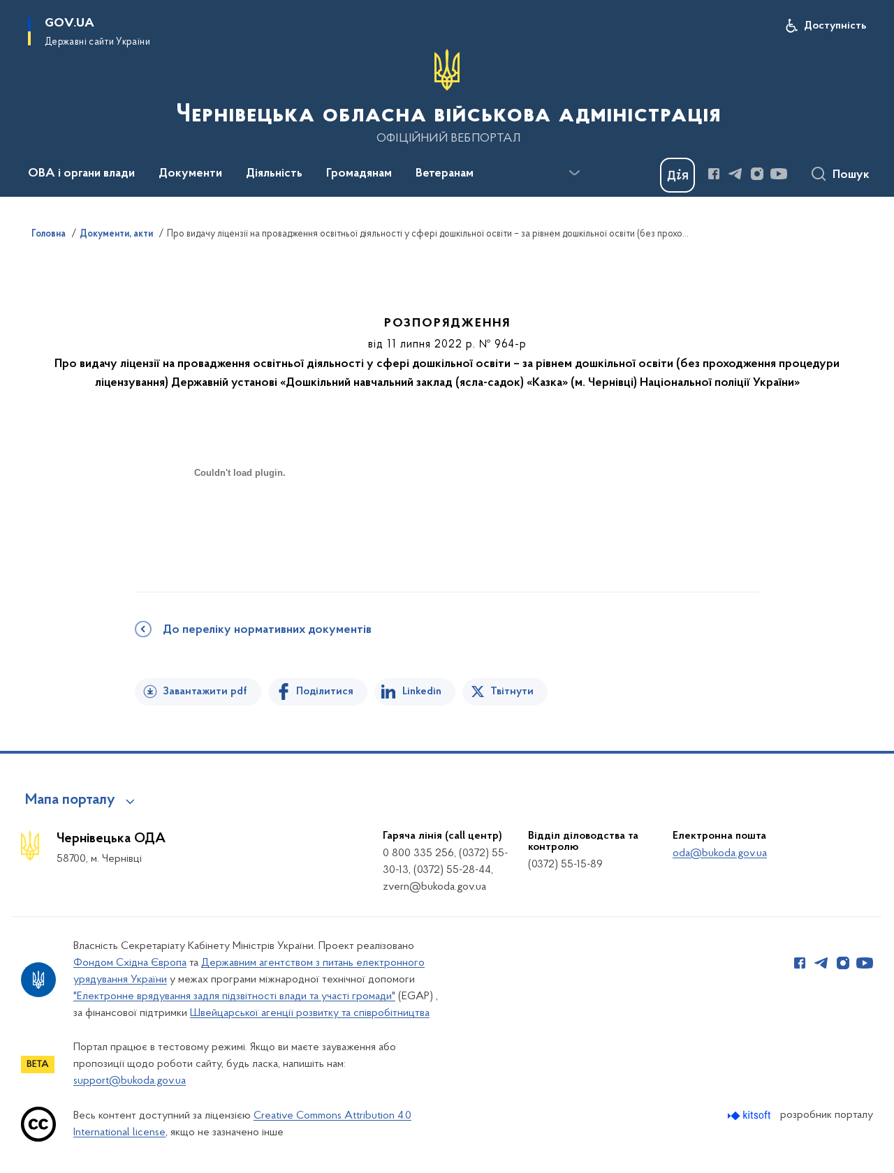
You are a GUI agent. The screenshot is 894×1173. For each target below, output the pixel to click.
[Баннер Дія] (677, 175)
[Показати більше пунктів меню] (574, 173)
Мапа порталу (70, 800)
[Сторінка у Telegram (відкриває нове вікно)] (735, 173)
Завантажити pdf (205, 691)
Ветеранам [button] (445, 173)
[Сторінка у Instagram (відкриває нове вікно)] (757, 173)
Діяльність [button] (274, 173)
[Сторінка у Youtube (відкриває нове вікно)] (778, 173)
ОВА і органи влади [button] (81, 173)
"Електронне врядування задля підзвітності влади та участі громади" (234, 996)
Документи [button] (190, 173)
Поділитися (324, 691)
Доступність (835, 25)
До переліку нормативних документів (267, 630)
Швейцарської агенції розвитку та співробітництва (310, 1013)
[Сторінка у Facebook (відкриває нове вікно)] (713, 173)
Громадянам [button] (359, 173)
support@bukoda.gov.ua (129, 1080)
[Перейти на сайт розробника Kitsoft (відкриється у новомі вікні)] (750, 1115)
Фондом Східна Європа (129, 963)
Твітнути (512, 691)
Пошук (851, 175)
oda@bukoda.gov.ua (720, 853)
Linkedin (421, 691)
